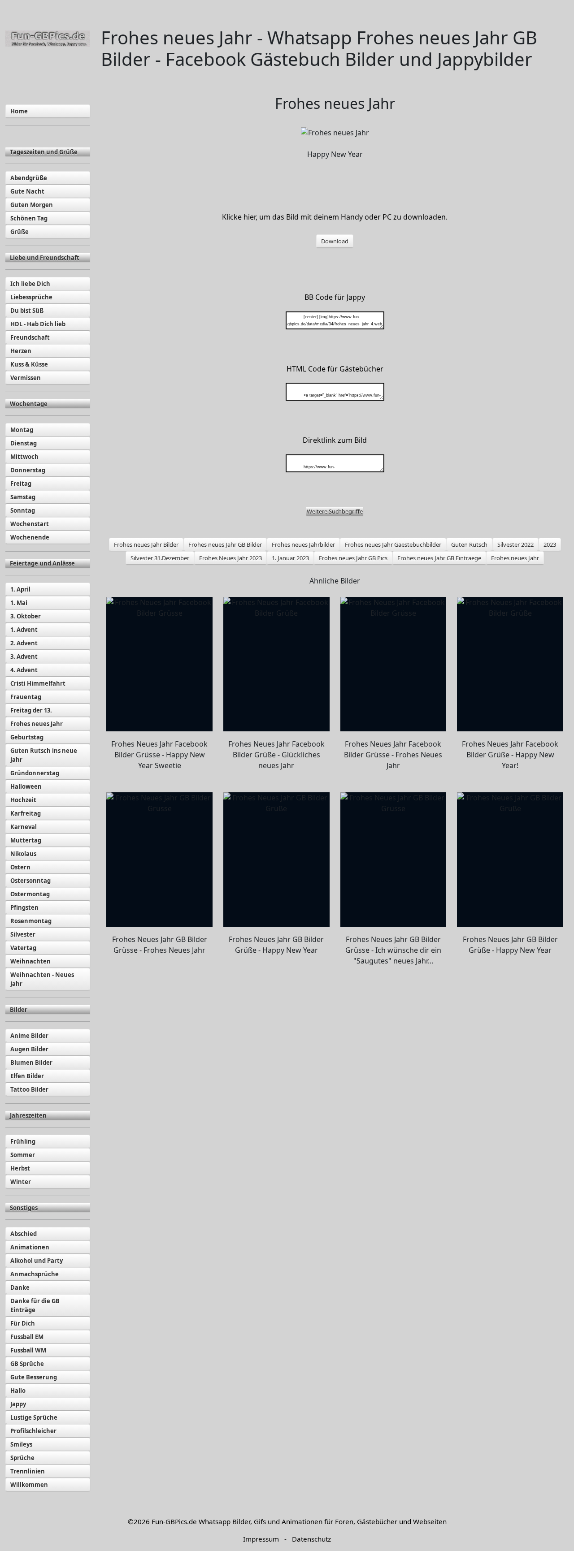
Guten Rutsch (469, 544)
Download (334, 241)
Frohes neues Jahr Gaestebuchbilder (393, 544)
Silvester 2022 (515, 544)
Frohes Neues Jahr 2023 (230, 558)
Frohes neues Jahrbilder (303, 544)
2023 (550, 544)
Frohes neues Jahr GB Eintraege (439, 558)
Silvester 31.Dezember (159, 558)
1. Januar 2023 (290, 558)
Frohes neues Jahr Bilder (146, 544)
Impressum (261, 1538)
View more (159, 664)
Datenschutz (311, 1538)
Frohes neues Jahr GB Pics (353, 558)
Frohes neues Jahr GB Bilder (225, 544)
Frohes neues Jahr (515, 558)
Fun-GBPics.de (174, 1521)
